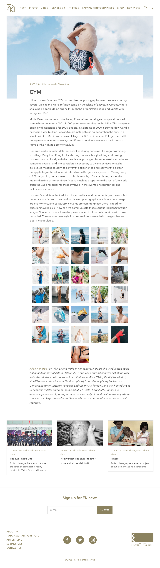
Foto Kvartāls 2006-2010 (23, 535)
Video (45, 8)
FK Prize (73, 8)
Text (23, 8)
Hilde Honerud (38, 369)
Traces (114, 458)
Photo (33, 8)
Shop (120, 8)
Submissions (15, 543)
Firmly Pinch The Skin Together (77, 458)
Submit (104, 509)
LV (152, 8)
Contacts (133, 8)
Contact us (14, 547)
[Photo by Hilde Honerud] (40, 235)
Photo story (63, 84)
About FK (13, 531)
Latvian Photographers (98, 8)
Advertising (14, 539)
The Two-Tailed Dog (21, 458)
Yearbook (58, 8)
